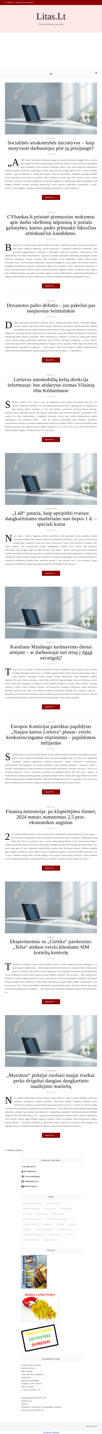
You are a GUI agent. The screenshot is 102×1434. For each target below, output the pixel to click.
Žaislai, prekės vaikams (31, 1365)
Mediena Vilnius (28, 1368)
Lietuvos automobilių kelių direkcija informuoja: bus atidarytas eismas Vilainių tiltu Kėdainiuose (51, 385)
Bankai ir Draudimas (33, 1203)
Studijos (73, 1224)
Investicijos (50, 1209)
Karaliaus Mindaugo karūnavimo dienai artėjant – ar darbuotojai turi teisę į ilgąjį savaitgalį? (51, 652)
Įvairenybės (51, 509)
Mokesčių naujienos (32, 1219)
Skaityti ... (51, 197)
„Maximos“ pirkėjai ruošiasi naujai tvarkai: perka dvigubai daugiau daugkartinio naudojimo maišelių (51, 1080)
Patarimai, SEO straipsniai (32, 1374)
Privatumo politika (51, 1432)
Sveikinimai (26, 1377)
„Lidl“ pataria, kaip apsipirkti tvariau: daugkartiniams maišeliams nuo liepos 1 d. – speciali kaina (51, 518)
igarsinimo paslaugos (30, 1380)
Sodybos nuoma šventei (31, 1383)
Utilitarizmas (26, 1401)
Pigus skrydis (26, 1371)
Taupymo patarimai (44, 1229)
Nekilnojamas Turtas (57, 1219)
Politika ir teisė (30, 1224)
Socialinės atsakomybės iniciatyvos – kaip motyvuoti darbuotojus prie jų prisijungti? (51, 145)
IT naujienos (66, 1209)
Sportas (60, 1224)
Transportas (55, 1235)
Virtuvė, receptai (31, 1240)
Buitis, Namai (53, 1203)
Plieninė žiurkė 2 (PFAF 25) (32, 1410)
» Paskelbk (18, 2)
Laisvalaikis (41, 1214)
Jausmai (24, 1404)
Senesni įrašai (15, 1150)
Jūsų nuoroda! (30, 1389)
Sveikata (27, 1229)
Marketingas (58, 1214)
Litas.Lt (51, 16)
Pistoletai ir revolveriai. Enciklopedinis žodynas (41, 1407)
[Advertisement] (51, 51)
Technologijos (65, 1229)
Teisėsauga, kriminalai (34, 1235)
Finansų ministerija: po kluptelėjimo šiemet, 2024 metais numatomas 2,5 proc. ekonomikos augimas (51, 817)
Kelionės (27, 1214)
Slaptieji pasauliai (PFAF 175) (33, 1397)
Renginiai (47, 1224)
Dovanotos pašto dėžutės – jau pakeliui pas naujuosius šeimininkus (51, 308)
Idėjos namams (27, 1386)
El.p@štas (9, 2)
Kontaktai (29, 2)
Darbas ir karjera (31, 1209)
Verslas (51, 138)
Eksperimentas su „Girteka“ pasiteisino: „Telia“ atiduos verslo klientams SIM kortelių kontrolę (51, 947)
